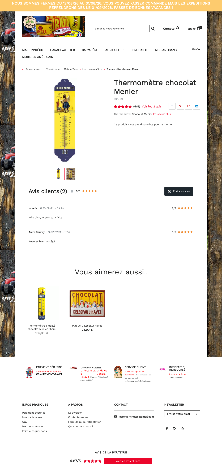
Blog (196, 49)
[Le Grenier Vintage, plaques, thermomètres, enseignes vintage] (53, 29)
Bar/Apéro (90, 50)
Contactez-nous (78, 417)
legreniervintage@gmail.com (136, 416)
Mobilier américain (37, 57)
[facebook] (166, 428)
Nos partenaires (32, 417)
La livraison (75, 412)
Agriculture (115, 50)
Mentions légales (32, 426)
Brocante (140, 50)
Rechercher (153, 28)
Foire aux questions (34, 431)
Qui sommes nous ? (80, 426)
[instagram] (174, 428)
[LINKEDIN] (196, 106)
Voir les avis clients (128, 461)
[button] (196, 413)
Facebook (172, 106)
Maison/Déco (32, 50)
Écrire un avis (181, 191)
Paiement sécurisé (33, 412)
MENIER (119, 99)
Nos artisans (166, 50)
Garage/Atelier (62, 50)
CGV (24, 421)
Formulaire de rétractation (84, 421)
